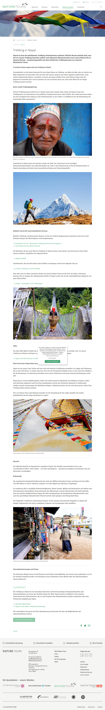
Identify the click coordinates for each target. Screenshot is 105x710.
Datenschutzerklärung (52, 355)
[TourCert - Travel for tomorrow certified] (73, 697)
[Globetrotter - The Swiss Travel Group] (26, 697)
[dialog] (52, 355)
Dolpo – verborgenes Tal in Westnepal (29, 283)
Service (82, 662)
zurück (15, 631)
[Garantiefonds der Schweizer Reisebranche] (43, 697)
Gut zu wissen (84, 675)
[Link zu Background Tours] (40, 685)
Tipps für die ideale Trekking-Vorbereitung (30, 606)
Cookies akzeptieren (52, 361)
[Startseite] (15, 5)
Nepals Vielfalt (21, 258)
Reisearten (83, 667)
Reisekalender (84, 670)
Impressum (91, 707)
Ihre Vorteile (84, 664)
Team (56, 654)
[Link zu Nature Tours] (65, 684)
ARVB (56, 662)
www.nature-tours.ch (35, 660)
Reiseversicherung (86, 672)
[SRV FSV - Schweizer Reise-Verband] (60, 697)
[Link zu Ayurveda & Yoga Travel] (14, 685)
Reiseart (44, 7)
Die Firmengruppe (60, 659)
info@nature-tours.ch (35, 658)
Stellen (56, 656)
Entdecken (80, 7)
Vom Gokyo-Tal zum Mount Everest (27, 246)
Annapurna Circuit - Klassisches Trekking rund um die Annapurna (38, 243)
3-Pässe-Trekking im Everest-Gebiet (27, 269)
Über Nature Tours (60, 651)
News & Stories (68, 7)
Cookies (100, 707)
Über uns (77, 2)
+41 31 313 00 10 (97, 2)
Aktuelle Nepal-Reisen (23, 604)
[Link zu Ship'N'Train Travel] (91, 685)
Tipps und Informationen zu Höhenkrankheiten (31, 358)
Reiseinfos (55, 7)
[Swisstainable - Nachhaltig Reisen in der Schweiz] (83, 697)
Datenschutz (81, 707)
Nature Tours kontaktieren (24, 620)
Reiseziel (35, 7)
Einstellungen (52, 358)
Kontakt (87, 2)
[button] (82, 625)
